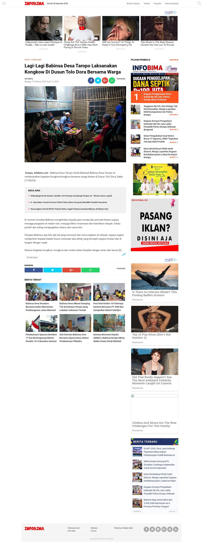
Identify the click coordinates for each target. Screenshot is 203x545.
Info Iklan (72, 531)
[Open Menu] (4, 3)
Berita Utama (133, 3)
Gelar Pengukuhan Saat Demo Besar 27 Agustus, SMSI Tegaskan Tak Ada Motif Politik (161, 139)
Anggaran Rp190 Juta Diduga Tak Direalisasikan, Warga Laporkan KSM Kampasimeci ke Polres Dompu (160, 110)
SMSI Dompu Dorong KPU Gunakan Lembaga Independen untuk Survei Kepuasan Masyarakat (159, 464)
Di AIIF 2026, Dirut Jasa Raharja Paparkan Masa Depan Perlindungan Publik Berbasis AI (159, 451)
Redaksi (94, 528)
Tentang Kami (74, 528)
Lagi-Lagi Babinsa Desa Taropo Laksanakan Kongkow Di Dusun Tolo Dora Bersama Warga (73, 69)
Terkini (147, 3)
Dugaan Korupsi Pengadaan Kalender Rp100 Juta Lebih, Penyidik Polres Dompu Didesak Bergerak (160, 125)
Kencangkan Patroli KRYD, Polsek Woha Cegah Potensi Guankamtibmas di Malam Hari (69, 209)
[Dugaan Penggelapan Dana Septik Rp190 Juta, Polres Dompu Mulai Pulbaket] (154, 77)
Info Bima (109, 539)
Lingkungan (36, 59)
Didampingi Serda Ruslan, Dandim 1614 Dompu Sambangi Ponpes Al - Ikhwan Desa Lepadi (71, 196)
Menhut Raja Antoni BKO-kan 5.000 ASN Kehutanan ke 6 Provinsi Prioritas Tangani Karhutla (158, 503)
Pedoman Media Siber (123, 528)
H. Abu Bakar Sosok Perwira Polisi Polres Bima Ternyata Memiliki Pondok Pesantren (69, 202)
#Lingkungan (32, 257)
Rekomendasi (171, 3)
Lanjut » (173, 511)
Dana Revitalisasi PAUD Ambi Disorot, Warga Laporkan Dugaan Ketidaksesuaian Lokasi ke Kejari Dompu (160, 153)
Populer (157, 3)
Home (27, 59)
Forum (94, 531)
